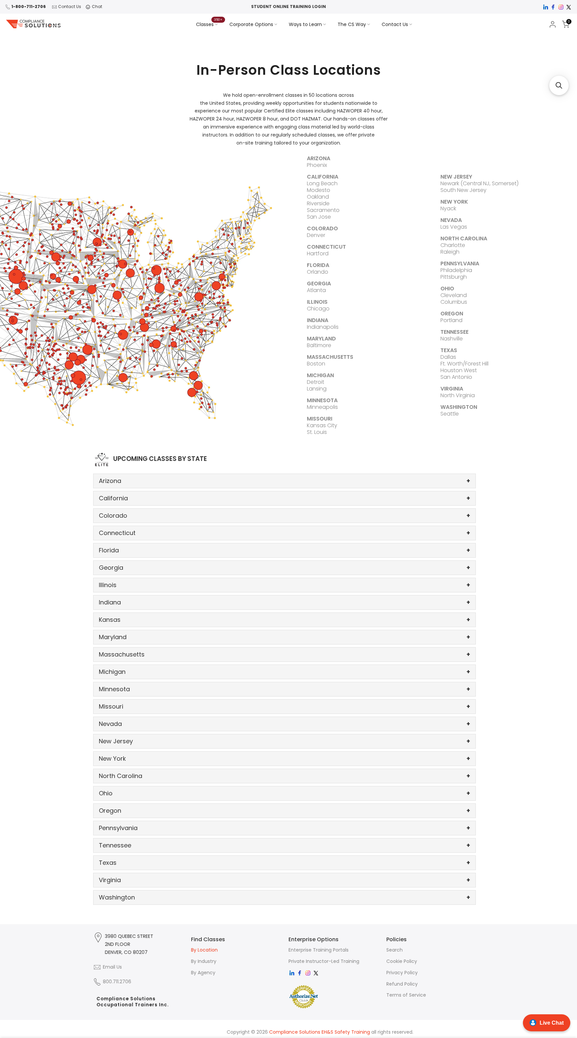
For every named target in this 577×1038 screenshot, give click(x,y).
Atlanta (316, 290)
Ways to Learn (305, 24)
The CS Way (352, 24)
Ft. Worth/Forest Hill (464, 363)
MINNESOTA (322, 400)
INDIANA (317, 320)
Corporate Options (251, 24)
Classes (209, 24)
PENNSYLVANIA (459, 263)
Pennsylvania (284, 828)
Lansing (317, 389)
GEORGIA (319, 283)
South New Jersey (463, 190)
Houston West (458, 370)
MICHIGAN (320, 375)
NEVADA (451, 220)
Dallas (448, 357)
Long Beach (322, 183)
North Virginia (457, 395)
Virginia (284, 880)
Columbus (453, 302)
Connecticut (284, 533)
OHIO (447, 288)
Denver (316, 235)
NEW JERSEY (456, 177)
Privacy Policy (402, 972)
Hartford (318, 253)
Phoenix (317, 165)
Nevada (284, 724)
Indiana (284, 602)
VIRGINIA (451, 389)
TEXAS (448, 350)
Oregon (284, 810)
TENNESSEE (454, 332)
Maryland (284, 637)
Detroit (315, 382)
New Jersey (284, 741)
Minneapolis (322, 407)
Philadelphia (456, 270)
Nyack (448, 208)
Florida (284, 550)
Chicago (318, 308)
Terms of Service (406, 995)
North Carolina (284, 776)
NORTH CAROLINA (463, 238)
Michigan (284, 672)
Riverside (318, 203)
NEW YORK (454, 202)
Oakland (318, 197)
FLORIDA (318, 265)
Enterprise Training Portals (318, 950)
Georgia (284, 567)
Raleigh (449, 252)
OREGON (451, 313)
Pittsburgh (453, 277)
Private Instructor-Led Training (323, 961)
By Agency (203, 972)
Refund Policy (402, 984)
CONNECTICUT (326, 247)
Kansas (284, 619)
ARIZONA (318, 158)
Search (394, 950)
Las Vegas (453, 227)
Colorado (284, 515)
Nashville (451, 338)
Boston (316, 363)
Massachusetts (284, 654)
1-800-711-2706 (28, 6)
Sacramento (323, 210)
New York (284, 758)
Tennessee (284, 845)
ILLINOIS (317, 302)
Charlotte (452, 245)
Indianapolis (323, 327)
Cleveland (453, 295)
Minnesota (284, 689)
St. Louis (317, 432)
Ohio (284, 793)
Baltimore (319, 345)
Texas (284, 862)
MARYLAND (321, 338)
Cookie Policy (401, 961)
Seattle (449, 414)
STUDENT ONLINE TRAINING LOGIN (288, 6)
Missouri (284, 706)
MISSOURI (319, 419)
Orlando (317, 272)
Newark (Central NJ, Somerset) (479, 183)
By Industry (203, 961)
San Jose (319, 217)
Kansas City (322, 425)
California (284, 498)
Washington (284, 897)
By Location (204, 950)
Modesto (318, 190)
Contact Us (69, 6)
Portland (451, 320)
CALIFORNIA (322, 177)
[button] (559, 85)
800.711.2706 (117, 981)
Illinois (284, 585)
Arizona (284, 481)
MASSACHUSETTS (330, 357)
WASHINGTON (458, 407)
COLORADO (322, 228)
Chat (97, 6)
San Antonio (456, 377)
